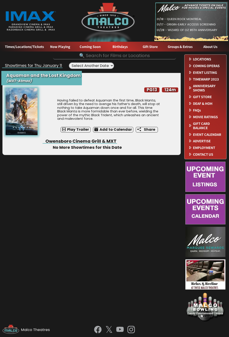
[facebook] (98, 330)
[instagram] (131, 330)
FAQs (197, 110)
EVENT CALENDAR (207, 134)
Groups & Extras (180, 47)
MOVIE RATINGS (205, 117)
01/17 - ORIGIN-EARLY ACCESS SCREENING (186, 24)
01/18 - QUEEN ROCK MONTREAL (179, 19)
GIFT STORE (202, 97)
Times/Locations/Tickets (24, 47)
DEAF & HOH (202, 103)
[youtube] (120, 330)
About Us (210, 47)
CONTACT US (203, 154)
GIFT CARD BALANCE (201, 126)
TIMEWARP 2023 (206, 79)
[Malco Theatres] (11, 330)
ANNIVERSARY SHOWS (204, 88)
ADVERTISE (202, 141)
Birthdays (120, 47)
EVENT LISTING (205, 72)
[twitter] (109, 330)
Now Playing (60, 47)
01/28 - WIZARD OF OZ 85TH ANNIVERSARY (187, 30)
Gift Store (150, 47)
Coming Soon (90, 47)
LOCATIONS (202, 59)
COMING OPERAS (206, 66)
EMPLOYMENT (204, 148)
